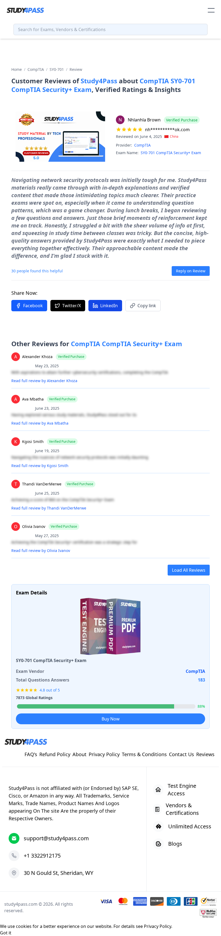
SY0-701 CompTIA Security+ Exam (171, 152)
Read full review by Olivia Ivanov (40, 550)
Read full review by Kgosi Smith (39, 465)
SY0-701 (57, 69)
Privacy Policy (157, 926)
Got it (5, 933)
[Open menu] (211, 10)
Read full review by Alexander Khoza (44, 380)
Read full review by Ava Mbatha (39, 423)
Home (16, 69)
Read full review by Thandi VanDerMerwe (48, 508)
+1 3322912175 (42, 855)
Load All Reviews (188, 570)
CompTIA (35, 69)
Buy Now (111, 719)
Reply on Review (190, 270)
